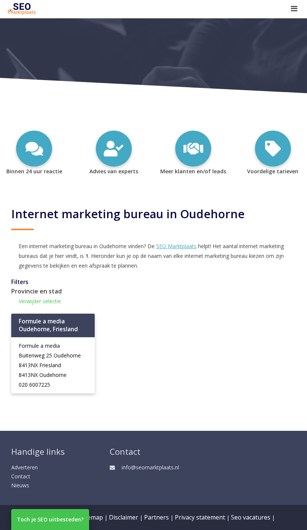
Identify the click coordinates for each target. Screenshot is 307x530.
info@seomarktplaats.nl (150, 467)
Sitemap (91, 517)
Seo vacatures (250, 517)
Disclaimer (123, 517)
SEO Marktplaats (176, 246)
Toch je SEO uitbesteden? (50, 519)
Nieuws (20, 485)
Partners (156, 517)
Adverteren (24, 467)
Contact (20, 476)
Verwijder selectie (40, 301)
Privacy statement (200, 517)
